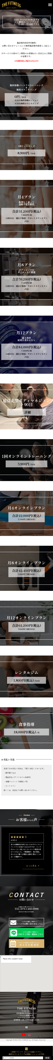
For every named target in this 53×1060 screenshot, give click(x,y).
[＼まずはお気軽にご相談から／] (13, 922)
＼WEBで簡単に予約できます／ (29, 942)
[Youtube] (23, 1034)
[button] (50, 5)
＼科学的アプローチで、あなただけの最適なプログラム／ (26, 1052)
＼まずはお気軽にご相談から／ (29, 921)
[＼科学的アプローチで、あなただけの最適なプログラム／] (26, 1048)
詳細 (27, 412)
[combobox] (22, 1057)
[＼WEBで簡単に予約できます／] (13, 943)
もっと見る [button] (31, 866)
